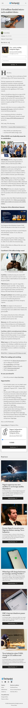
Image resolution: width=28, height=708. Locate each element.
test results (10, 300)
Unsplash (21, 271)
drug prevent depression (13, 368)
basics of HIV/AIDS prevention (14, 118)
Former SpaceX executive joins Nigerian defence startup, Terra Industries (13, 530)
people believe (9, 364)
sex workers (11, 370)
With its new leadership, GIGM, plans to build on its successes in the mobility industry (13, 201)
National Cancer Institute (13, 271)
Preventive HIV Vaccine (13, 96)
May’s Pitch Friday (19, 377)
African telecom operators (19, 360)
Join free (13, 64)
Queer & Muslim (8, 366)
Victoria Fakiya (4, 425)
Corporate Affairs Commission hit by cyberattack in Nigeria (17, 127)
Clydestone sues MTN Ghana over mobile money (17, 353)
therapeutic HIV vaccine (7, 109)
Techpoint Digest (8, 39)
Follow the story (11, 498)
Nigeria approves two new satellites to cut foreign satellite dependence (13, 487)
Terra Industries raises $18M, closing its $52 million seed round (12, 655)
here (8, 234)
